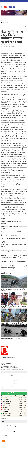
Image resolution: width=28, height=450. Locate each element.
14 (15, 382)
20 (14, 383)
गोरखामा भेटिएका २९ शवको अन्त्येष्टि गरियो (10, 235)
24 (12, 385)
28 (15, 385)
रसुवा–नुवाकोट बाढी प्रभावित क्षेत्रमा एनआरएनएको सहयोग (13, 262)
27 (14, 385)
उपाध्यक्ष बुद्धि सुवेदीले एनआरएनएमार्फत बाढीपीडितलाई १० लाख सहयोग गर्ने (13, 246)
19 (13, 383)
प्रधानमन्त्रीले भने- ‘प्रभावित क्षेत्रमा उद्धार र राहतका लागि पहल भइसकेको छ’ (14, 228)
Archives (11, 1)
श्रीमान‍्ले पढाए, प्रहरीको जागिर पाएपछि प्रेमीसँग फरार (12, 232)
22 (16, 383)
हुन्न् (14, 432)
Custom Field (4, 435)
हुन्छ (14, 429)
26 (13, 385)
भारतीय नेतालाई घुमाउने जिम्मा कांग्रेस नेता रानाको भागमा (13, 251)
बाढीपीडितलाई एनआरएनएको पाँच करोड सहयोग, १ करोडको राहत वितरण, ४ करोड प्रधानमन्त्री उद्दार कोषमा (14, 256)
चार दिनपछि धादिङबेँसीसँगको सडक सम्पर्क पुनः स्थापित (13, 239)
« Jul (2, 387)
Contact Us (7, 1)
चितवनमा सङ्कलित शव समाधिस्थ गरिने (10, 338)
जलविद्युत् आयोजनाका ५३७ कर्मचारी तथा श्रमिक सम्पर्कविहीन (11, 223)
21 (15, 383)
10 (12, 382)
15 (16, 382)
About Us (2, 1)
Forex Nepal (4, 418)
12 (13, 382)
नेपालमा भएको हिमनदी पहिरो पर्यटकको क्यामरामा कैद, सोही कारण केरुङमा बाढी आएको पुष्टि (14, 267)
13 (14, 382)
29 (16, 385)
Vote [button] (3, 441)
